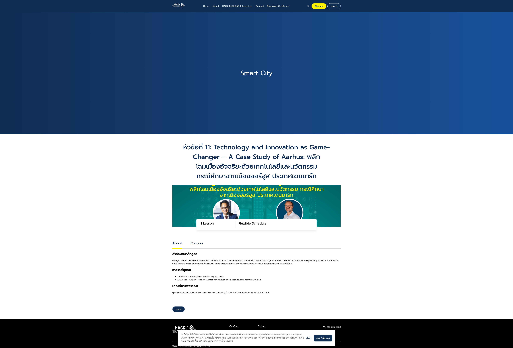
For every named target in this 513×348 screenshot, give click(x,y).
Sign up (319, 6)
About (215, 6)
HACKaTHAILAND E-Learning (236, 6)
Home (206, 6)
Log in (334, 6)
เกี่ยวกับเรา (234, 326)
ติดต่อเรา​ (262, 326)
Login (178, 309)
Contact (260, 6)
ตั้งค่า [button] (308, 338)
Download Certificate (278, 6)
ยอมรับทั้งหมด (323, 338)
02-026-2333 (334, 327)
